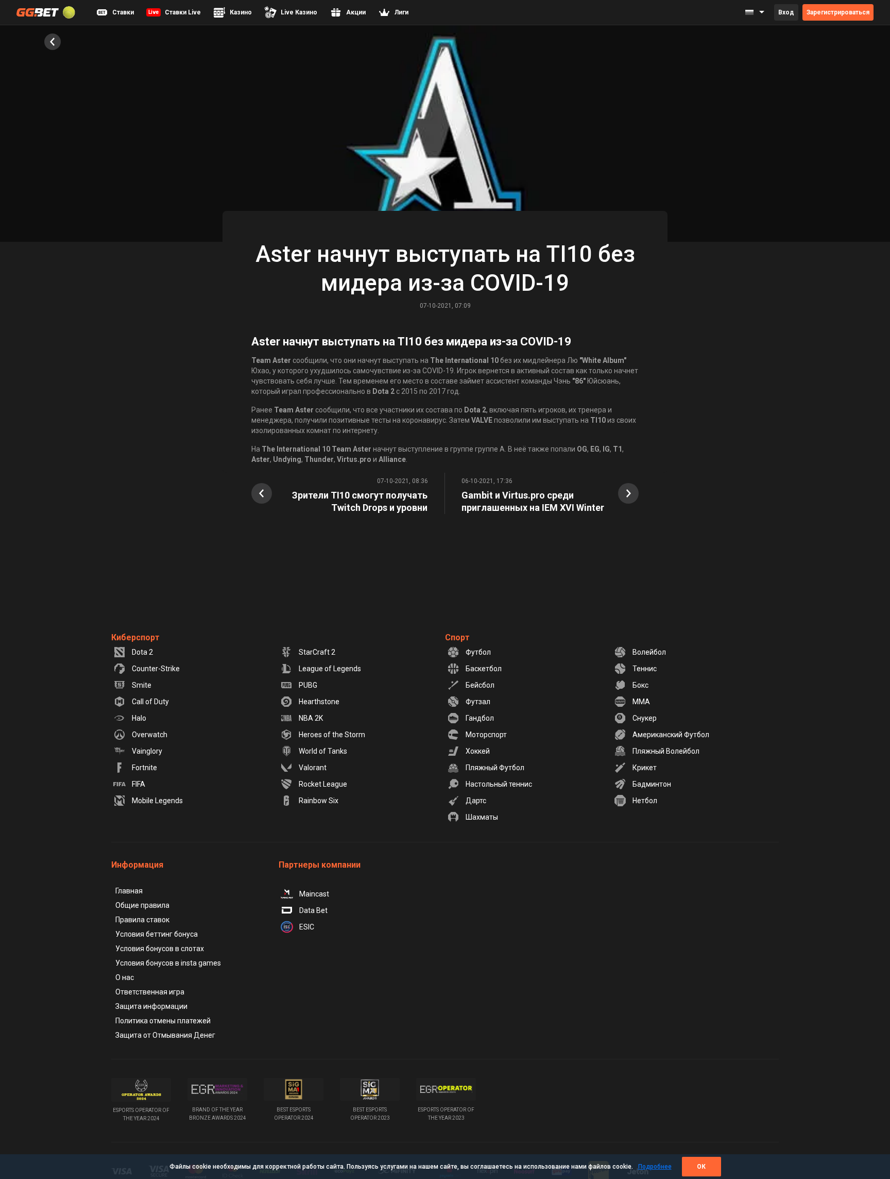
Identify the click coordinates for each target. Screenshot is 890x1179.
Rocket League (323, 784)
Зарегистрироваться (838, 12)
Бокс (640, 685)
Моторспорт (486, 734)
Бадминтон (651, 784)
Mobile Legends (157, 800)
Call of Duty (150, 702)
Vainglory (147, 751)
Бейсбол (480, 685)
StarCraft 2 (317, 652)
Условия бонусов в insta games (168, 963)
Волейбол (649, 652)
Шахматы (482, 817)
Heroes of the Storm (332, 734)
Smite (141, 685)
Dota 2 (142, 652)
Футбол (478, 652)
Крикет (644, 767)
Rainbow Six (318, 800)
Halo (139, 718)
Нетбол (644, 800)
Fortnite (144, 767)
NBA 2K (311, 718)
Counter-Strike (156, 669)
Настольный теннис (499, 784)
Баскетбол (484, 669)
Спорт (457, 637)
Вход (786, 12)
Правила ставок (142, 920)
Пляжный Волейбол (665, 751)
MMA (641, 702)
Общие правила (142, 905)
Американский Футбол (670, 734)
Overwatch (149, 734)
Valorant (313, 767)
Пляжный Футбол (495, 767)
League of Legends (330, 669)
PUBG (308, 685)
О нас (124, 977)
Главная (129, 891)
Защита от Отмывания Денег (165, 1035)
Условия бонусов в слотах (159, 948)
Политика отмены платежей (163, 1021)
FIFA (138, 784)
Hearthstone (319, 702)
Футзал (478, 702)
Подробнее (655, 1166)
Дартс (476, 800)
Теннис (644, 669)
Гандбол (480, 718)
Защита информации (151, 1006)
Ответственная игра (149, 992)
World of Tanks (323, 751)
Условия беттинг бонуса (156, 934)
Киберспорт (135, 637)
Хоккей (478, 751)
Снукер (644, 718)
